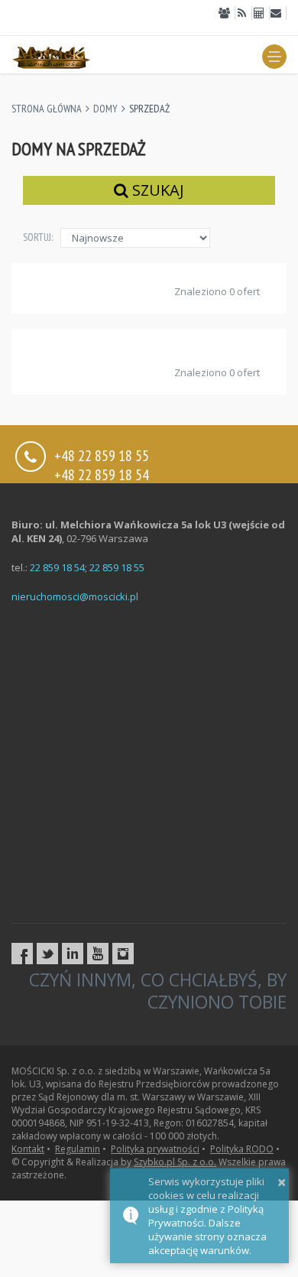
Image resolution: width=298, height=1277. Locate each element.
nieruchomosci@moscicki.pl (74, 596)
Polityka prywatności (155, 1148)
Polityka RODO (242, 1148)
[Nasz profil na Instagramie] (123, 953)
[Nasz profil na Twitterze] (47, 953)
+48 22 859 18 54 (101, 474)
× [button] (281, 1181)
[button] (274, 56)
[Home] (50, 55)
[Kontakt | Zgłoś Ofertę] (278, 13)
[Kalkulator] (260, 13)
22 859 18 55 (116, 567)
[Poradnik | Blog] (243, 13)
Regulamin (77, 1148)
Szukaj (156, 190)
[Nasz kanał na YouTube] (98, 953)
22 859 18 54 (57, 567)
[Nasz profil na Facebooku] (22, 953)
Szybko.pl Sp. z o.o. (175, 1161)
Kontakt (27, 1148)
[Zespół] (226, 13)
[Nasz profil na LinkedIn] (72, 953)
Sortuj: (38, 237)
